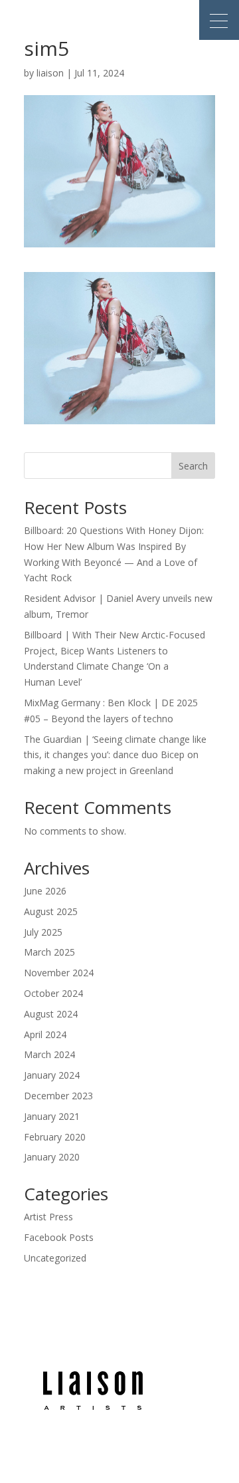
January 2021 (52, 1116)
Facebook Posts (59, 1237)
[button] (219, 20)
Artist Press (48, 1216)
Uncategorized (55, 1258)
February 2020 (55, 1137)
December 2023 (58, 1095)
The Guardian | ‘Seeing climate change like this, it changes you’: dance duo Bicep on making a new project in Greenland (115, 755)
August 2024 (51, 1014)
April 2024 (45, 1034)
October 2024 (53, 993)
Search (193, 466)
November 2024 (59, 972)
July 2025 (43, 932)
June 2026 (45, 890)
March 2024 (49, 1054)
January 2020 (52, 1156)
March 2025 (49, 952)
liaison (50, 73)
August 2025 (51, 911)
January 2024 (52, 1075)
